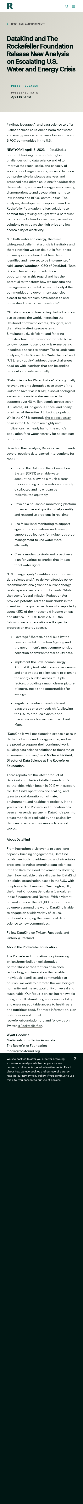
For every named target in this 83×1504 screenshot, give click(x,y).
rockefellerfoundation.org (26, 1020)
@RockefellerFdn (30, 1025)
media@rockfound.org (23, 1051)
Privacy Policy (36, 1075)
